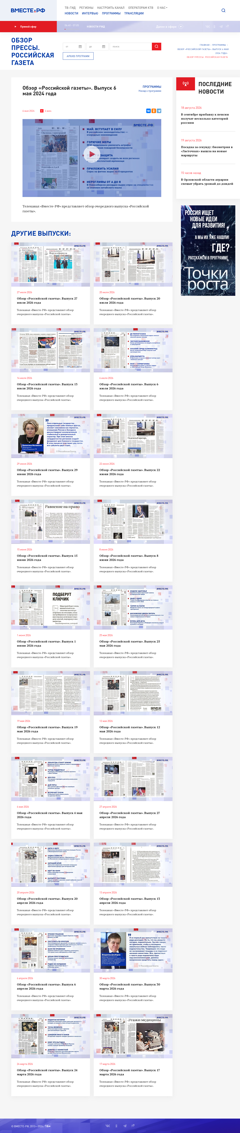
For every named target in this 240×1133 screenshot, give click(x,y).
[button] (223, 10)
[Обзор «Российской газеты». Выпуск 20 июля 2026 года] (133, 264)
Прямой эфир (28, 26)
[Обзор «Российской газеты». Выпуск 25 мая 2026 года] (133, 607)
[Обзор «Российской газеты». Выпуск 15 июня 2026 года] (50, 522)
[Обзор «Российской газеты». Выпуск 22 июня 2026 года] (133, 436)
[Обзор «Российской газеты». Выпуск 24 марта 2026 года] (50, 1036)
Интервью (90, 13)
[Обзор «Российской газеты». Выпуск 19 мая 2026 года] (50, 693)
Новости (71, 13)
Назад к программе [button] (150, 90)
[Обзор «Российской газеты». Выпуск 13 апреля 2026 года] (133, 865)
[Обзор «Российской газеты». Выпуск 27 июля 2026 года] (50, 264)
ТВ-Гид (70, 7)
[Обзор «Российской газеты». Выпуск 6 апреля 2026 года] (50, 950)
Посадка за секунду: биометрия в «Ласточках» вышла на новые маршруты (207, 151)
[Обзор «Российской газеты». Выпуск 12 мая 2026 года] (133, 693)
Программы (111, 13)
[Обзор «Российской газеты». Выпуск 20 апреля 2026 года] (50, 865)
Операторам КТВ (140, 7)
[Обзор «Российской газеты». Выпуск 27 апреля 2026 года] (133, 779)
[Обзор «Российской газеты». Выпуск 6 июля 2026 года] (133, 350)
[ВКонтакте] (148, 111)
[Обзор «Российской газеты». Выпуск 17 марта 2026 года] (133, 1036)
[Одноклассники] (154, 111)
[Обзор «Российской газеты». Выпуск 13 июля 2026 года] (50, 350)
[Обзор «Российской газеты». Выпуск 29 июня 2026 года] (50, 436)
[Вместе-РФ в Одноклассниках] (214, 26)
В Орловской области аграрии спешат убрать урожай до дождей (207, 181)
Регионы (86, 7)
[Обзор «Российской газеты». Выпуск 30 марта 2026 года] (133, 950)
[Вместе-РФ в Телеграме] (221, 26)
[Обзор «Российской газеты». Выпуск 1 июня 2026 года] (50, 607)
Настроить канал (110, 7)
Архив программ (78, 56)
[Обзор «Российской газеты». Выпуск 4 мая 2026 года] (50, 779)
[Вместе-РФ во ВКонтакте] (208, 26)
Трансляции (134, 13)
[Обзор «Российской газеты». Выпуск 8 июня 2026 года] (133, 522)
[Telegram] (159, 111)
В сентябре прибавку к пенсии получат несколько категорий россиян (205, 118)
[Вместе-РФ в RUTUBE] (227, 26)
